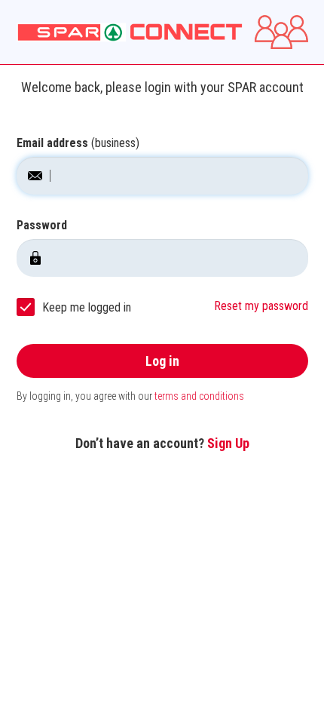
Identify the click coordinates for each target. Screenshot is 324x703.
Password (42, 225)
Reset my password (261, 306)
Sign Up (228, 443)
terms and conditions (199, 396)
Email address (78, 143)
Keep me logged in (86, 307)
